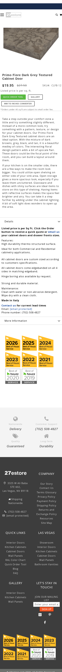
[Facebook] (45, 622)
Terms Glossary (46, 492)
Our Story (46, 483)
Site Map (46, 523)
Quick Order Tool (13, 97)
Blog (15, 568)
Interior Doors (15, 542)
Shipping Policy (46, 505)
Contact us (9, 305)
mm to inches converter (18, 103)
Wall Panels (15, 555)
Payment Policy (46, 501)
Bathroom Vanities (46, 564)
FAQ (15, 573)
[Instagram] (40, 615)
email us (54, 232)
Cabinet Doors (15, 551)
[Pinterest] (50, 615)
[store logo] (13, 14)
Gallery (35, 97)
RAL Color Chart (15, 560)
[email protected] (21, 309)
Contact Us (47, 488)
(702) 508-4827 (17, 511)
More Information (16, 320)
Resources (46, 518)
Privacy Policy (46, 496)
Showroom (46, 542)
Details (9, 221)
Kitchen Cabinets (15, 547)
